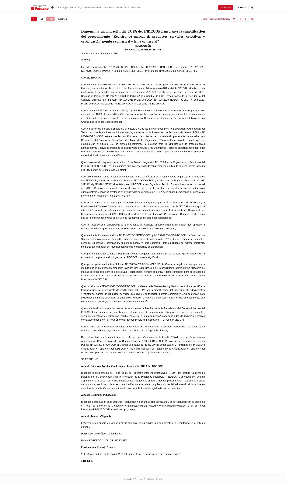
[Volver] (34, 19)
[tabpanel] (143, 247)
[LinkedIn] (252, 19)
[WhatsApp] (246, 19)
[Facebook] (240, 19)
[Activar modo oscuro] (252, 7)
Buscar (227, 7)
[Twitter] (234, 19)
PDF (41, 19)
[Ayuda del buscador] (52, 7)
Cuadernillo (62, 19)
